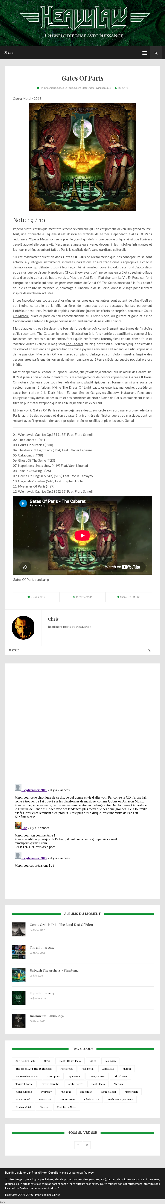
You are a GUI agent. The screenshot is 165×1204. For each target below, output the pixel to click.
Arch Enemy (75, 1084)
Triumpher (53, 1076)
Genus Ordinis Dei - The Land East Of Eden (61, 924)
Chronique (50, 87)
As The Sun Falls (25, 1060)
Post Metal (66, 1068)
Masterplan (131, 1091)
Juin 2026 (66, 1091)
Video (93, 1060)
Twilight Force (24, 1084)
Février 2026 (91, 1099)
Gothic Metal (108, 1091)
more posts (63, 626)
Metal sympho (23, 1091)
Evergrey (46, 1091)
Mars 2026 (45, 1099)
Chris (125, 87)
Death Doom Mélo (70, 1060)
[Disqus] (82, 725)
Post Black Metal (66, 1107)
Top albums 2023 (42, 993)
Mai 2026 (110, 1060)
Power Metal (22, 1099)
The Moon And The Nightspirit (33, 1068)
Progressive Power (26, 1076)
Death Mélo (98, 1084)
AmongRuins (67, 1099)
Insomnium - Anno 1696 (47, 1016)
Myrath (127, 1068)
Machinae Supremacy (120, 1099)
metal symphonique (100, 87)
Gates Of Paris (65, 87)
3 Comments (38, 596)
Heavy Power (97, 1076)
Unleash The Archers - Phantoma (54, 970)
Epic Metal (75, 1076)
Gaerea (44, 1107)
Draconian (86, 1091)
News (47, 1060)
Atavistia (119, 1084)
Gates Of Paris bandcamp (31, 579)
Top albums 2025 (42, 947)
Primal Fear (120, 1076)
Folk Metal (87, 1068)
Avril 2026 (108, 1068)
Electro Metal (23, 1107)
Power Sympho (50, 1084)
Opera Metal (81, 87)
